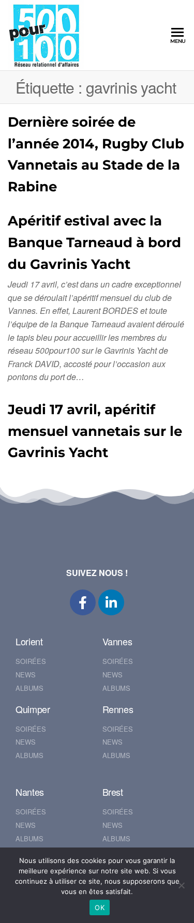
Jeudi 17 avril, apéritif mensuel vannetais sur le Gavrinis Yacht (95, 431)
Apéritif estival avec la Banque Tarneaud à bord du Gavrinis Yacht (94, 242)
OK (100, 907)
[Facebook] (83, 602)
